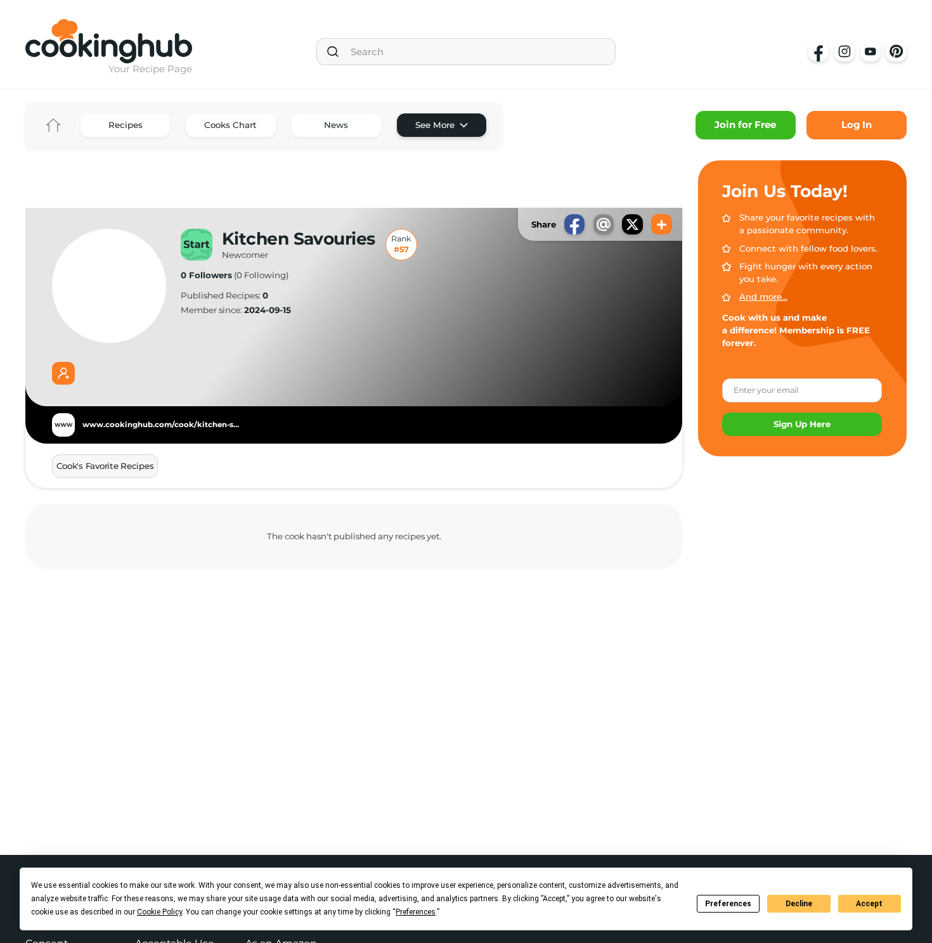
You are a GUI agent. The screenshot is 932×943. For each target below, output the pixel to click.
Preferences (728, 903)
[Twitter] (632, 224)
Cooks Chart (230, 125)
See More (435, 125)
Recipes (125, 125)
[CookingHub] (108, 41)
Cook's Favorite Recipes (105, 466)
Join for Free (745, 125)
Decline (799, 903)
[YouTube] (870, 51)
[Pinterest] (896, 51)
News (336, 125)
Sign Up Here (802, 424)
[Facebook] (818, 51)
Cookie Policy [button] (159, 912)
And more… (763, 297)
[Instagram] (844, 51)
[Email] (603, 224)
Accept (869, 903)
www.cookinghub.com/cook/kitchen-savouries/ (161, 424)
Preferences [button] (416, 912)
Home (53, 125)
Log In (856, 125)
